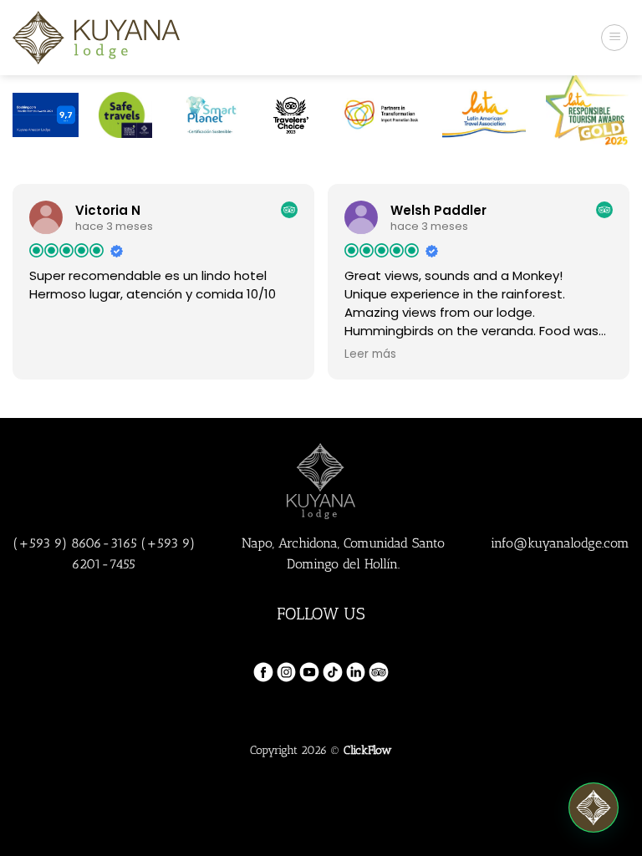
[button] (593, 807)
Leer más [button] (370, 354)
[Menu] (614, 37)
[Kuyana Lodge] (96, 37)
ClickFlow (368, 749)
